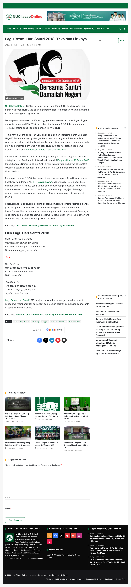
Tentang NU (89, 29)
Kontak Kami (120, 579)
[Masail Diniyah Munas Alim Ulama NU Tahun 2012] (47, 433)
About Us (17, 29)
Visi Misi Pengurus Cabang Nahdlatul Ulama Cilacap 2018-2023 (17, 416)
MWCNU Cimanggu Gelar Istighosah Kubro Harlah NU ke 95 (76, 416)
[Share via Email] (64, 340)
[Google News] (54, 330)
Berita (48, 29)
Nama (8, 497)
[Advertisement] (47, 367)
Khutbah (40, 29)
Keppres (45, 322)
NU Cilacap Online (14, 106)
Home (8, 29)
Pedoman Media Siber (95, 579)
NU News (56, 29)
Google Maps (37, 558)
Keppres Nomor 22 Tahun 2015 (73, 160)
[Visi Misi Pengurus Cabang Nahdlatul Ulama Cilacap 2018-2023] (18, 404)
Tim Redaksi (109, 579)
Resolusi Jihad (75, 322)
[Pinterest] (58, 340)
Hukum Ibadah (75, 29)
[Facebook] (39, 340)
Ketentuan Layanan (77, 579)
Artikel (65, 29)
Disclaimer (50, 579)
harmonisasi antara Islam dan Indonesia (46, 149)
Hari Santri (18, 322)
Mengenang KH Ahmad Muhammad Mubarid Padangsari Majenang (106, 343)
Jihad (27, 322)
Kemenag (36, 322)
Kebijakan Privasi (61, 579)
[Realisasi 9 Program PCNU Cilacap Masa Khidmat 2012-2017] (77, 433)
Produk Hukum (102, 29)
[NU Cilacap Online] (24, 17)
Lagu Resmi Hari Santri (17, 300)
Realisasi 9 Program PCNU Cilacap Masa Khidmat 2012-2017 (76, 445)
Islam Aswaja (28, 29)
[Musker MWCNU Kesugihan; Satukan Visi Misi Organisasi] (18, 433)
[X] (45, 340)
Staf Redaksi (12, 45)
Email (8, 508)
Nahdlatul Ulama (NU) (59, 322)
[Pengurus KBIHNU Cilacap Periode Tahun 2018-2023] (47, 404)
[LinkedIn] (51, 340)
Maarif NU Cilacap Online (57, 555)
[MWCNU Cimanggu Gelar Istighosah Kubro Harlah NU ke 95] (77, 404)
